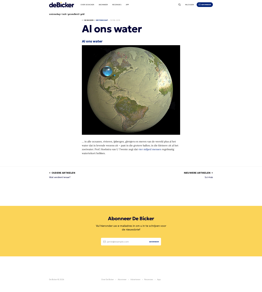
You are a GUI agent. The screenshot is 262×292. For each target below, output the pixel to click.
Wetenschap (102, 20)
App (127, 5)
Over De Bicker (87, 5)
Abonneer (103, 5)
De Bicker (88, 20)
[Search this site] (180, 5)
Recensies (116, 5)
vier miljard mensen (150, 149)
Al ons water (92, 41)
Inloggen (189, 5)
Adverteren (135, 279)
